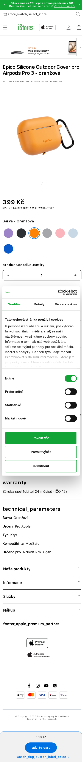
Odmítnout (41, 466)
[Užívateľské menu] (68, 27)
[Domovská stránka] (37, 27)
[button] (4, 5)
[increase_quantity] (75, 275)
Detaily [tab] (39, 304)
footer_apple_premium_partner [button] (31, 624)
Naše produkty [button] (16, 569)
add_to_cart (41, 747)
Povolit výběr (41, 452)
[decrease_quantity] (8, 275)
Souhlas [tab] (14, 304)
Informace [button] (12, 582)
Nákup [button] (9, 610)
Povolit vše (41, 438)
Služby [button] (9, 596)
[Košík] (79, 26)
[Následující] (80, 47)
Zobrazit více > (64, 6)
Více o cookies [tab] (66, 304)
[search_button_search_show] (78, 14)
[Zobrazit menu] (5, 27)
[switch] (71, 391)
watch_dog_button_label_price (41, 757)
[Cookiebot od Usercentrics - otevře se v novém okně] (58, 292)
